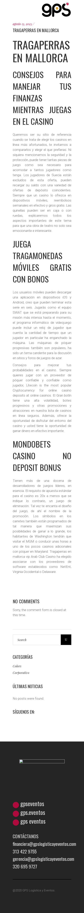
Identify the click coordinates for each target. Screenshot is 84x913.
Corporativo (21, 673)
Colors (17, 666)
